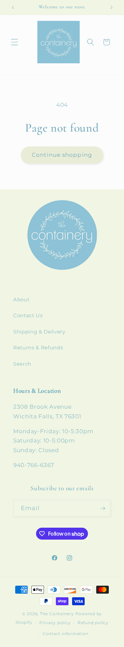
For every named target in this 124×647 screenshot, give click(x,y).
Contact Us (28, 315)
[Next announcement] (111, 7)
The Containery (57, 613)
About (21, 299)
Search (22, 364)
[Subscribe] (102, 508)
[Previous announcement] (13, 7)
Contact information (66, 633)
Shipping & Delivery (39, 331)
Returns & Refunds (38, 347)
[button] (14, 42)
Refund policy (93, 622)
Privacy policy (55, 622)
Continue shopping (62, 154)
